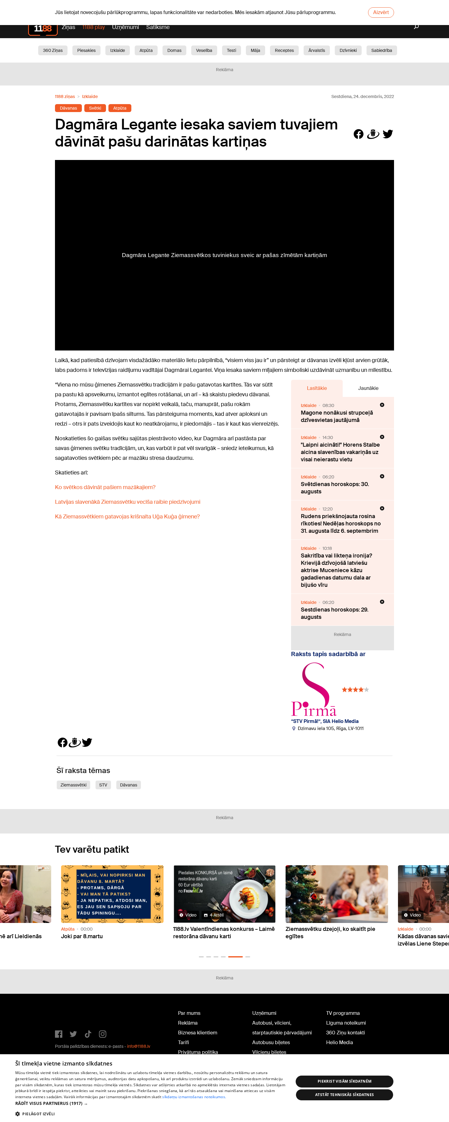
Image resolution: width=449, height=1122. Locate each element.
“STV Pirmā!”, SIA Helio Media (325, 721)
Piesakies (86, 50)
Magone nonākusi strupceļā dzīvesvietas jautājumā (337, 416)
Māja (255, 50)
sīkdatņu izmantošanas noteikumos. (194, 1096)
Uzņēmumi (125, 27)
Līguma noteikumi (346, 1023)
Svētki (95, 108)
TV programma (343, 1013)
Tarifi (183, 1042)
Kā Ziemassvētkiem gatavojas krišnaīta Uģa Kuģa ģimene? (127, 516)
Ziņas (68, 27)
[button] (201, 956)
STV (103, 785)
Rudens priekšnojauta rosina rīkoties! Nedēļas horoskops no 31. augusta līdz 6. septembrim (341, 524)
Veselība (204, 50)
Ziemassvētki (73, 785)
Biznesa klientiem (197, 1032)
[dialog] (224, 1088)
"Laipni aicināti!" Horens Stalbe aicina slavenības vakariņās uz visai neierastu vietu (340, 452)
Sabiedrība (381, 50)
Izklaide (117, 50)
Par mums (189, 1013)
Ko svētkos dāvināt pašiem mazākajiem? (105, 487)
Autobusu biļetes (271, 1042)
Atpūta (146, 50)
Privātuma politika (198, 1052)
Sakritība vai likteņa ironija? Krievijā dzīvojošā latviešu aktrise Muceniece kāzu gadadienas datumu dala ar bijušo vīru (336, 570)
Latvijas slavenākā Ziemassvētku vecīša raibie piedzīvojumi (127, 502)
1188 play (93, 27)
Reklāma (188, 1023)
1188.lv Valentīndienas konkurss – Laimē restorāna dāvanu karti (224, 932)
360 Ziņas (53, 50)
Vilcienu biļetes (269, 1052)
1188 (67, 1014)
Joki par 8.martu (82, 936)
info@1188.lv (138, 1046)
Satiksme (158, 27)
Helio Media (339, 1042)
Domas (174, 50)
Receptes (284, 50)
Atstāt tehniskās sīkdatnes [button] (344, 1094)
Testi (231, 50)
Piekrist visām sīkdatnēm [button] (345, 1081)
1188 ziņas (65, 96)
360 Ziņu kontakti (345, 1032)
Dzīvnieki (348, 50)
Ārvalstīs (316, 50)
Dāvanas (68, 108)
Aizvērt (381, 12)
